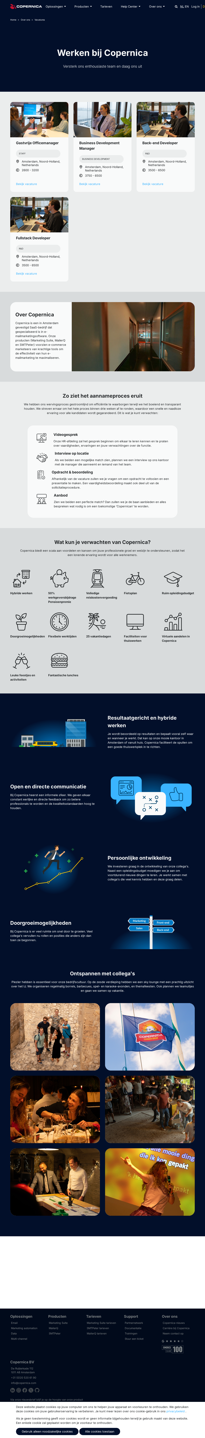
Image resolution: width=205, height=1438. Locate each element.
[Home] (26, 6)
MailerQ (53, 1328)
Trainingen (131, 1333)
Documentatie (133, 1328)
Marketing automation (24, 1328)
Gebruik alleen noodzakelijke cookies (47, 1431)
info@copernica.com (23, 1383)
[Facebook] (25, 1391)
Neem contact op (173, 1333)
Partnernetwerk (134, 1322)
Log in (195, 6)
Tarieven (106, 6)
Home (13, 19)
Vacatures (40, 19)
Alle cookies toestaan (99, 1431)
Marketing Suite (58, 1322)
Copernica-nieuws (174, 1322)
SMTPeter (55, 1333)
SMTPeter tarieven (98, 1328)
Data (14, 1333)
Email (14, 1322)
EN (187, 6)
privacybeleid (175, 1411)
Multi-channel (19, 1338)
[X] (32, 1391)
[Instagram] (19, 1391)
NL (182, 6)
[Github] (37, 1391)
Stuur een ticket (134, 1338)
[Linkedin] (13, 1391)
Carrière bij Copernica (176, 1328)
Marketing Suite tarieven (101, 1322)
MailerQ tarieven (97, 1333)
